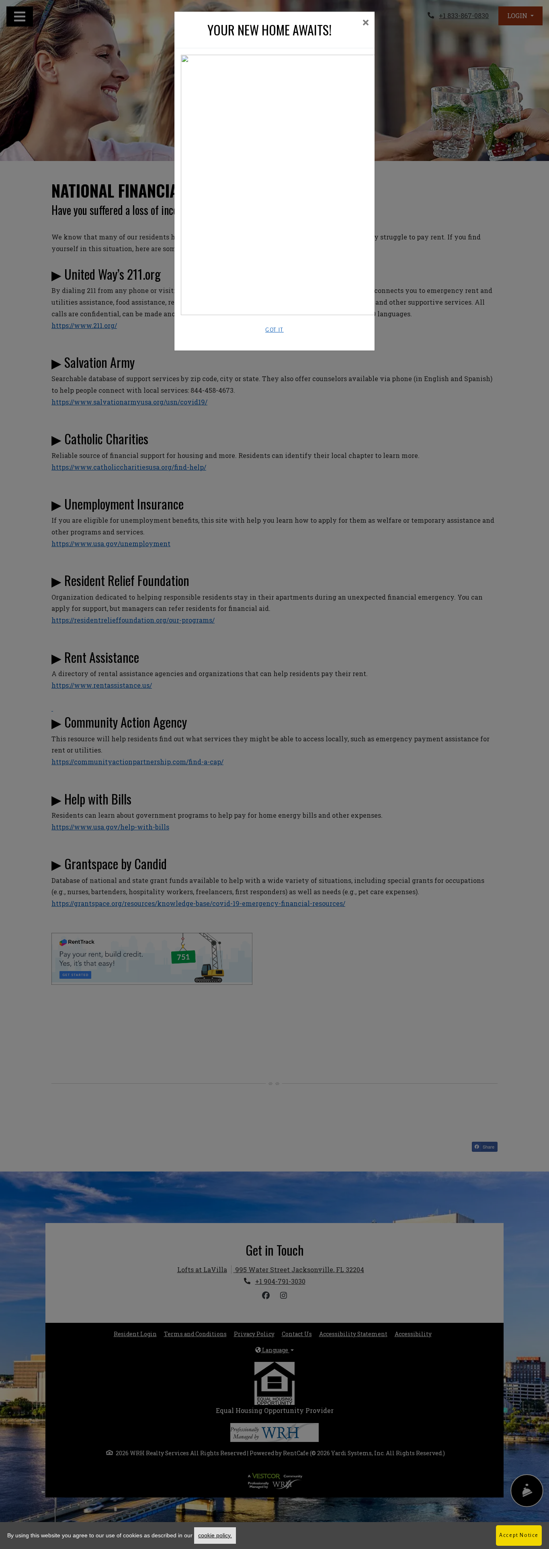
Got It (274, 330)
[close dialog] (365, 23)
